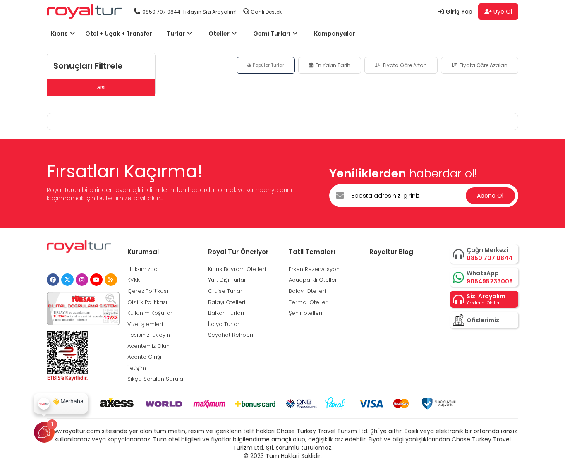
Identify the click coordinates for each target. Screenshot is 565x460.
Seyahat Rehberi (230, 335)
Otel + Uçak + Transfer (118, 33)
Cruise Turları (226, 291)
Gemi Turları (271, 33)
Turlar (176, 33)
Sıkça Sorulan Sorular (156, 379)
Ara (101, 87)
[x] (67, 279)
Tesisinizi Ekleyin (148, 335)
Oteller (219, 33)
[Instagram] (82, 279)
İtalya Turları (224, 324)
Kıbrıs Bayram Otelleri (237, 269)
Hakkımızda (142, 269)
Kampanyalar (334, 33)
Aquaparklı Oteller (313, 280)
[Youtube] (96, 279)
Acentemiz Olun (148, 346)
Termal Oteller (308, 302)
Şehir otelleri (305, 313)
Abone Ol (490, 196)
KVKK (133, 280)
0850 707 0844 (161, 11)
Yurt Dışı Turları (227, 280)
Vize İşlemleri (145, 324)
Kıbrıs (59, 33)
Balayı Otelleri (226, 302)
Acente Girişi (144, 357)
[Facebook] (53, 279)
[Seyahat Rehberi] (111, 279)
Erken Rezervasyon (314, 269)
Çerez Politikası (147, 291)
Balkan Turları (226, 313)
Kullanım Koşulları (150, 313)
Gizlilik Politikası (147, 302)
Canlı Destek (266, 11)
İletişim (136, 368)
